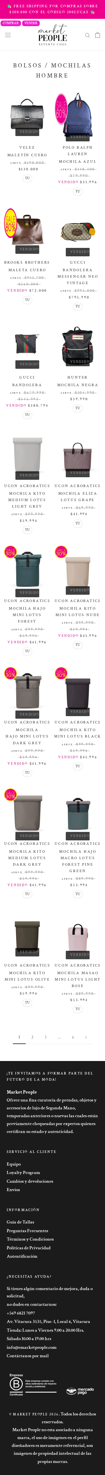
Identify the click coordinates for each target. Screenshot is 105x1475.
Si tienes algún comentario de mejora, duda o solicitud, (50, 1292)
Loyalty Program (23, 1172)
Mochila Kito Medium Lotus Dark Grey (27, 858)
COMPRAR (11, 23)
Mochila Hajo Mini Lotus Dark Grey (27, 736)
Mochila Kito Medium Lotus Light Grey (27, 500)
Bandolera (27, 385)
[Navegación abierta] (8, 34)
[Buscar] (87, 34)
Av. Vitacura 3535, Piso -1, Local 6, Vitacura (48, 1321)
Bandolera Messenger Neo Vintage (77, 277)
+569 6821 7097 (21, 1313)
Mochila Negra (78, 385)
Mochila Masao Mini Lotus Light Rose (78, 979)
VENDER (31, 23)
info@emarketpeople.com (32, 1347)
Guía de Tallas (20, 1222)
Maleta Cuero (27, 270)
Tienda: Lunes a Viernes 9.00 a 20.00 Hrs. (45, 1330)
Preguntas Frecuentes (27, 1231)
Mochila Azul (78, 161)
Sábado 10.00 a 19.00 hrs (29, 1339)
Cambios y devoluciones (30, 1181)
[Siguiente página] (86, 1037)
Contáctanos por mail (28, 1356)
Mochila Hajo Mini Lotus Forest (27, 615)
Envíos (13, 1190)
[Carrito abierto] (97, 35)
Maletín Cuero (27, 155)
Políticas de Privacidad (29, 1248)
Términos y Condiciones (30, 1239)
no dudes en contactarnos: (32, 1304)
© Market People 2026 (34, 1414)
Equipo (14, 1164)
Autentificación (22, 1256)
